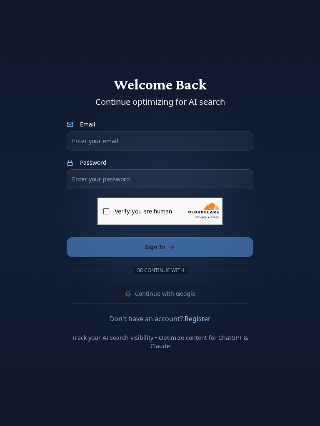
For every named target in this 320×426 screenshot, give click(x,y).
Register (198, 318)
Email (87, 124)
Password (93, 162)
